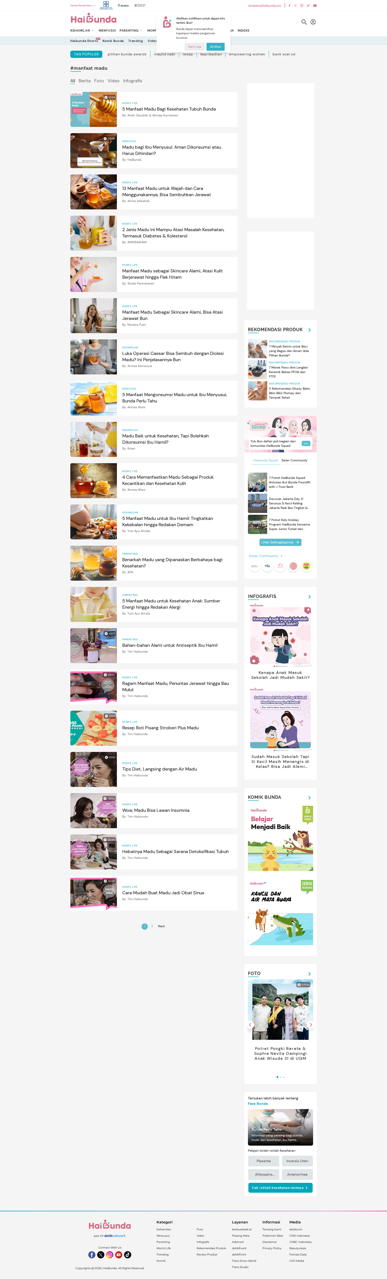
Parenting (163, 1242)
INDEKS (243, 30)
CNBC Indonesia (300, 1242)
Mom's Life (164, 1248)
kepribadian (211, 54)
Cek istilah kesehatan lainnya (278, 1188)
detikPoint (239, 1254)
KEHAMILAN (80, 30)
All (72, 81)
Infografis (132, 81)
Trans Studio (240, 1267)
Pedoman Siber (272, 1235)
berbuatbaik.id (242, 1229)
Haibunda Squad (266, 460)
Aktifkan (215, 47)
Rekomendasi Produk (211, 1248)
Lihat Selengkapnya (277, 542)
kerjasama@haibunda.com (264, 5)
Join (306, 443)
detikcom (295, 1229)
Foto (99, 81)
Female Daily (298, 1254)
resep (188, 54)
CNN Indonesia (299, 1235)
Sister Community (294, 460)
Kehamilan (164, 1229)
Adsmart (238, 1242)
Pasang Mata (240, 1235)
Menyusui (163, 1235)
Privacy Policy (272, 1248)
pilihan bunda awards (127, 54)
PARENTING (129, 30)
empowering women (247, 54)
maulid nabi (164, 54)
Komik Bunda (113, 41)
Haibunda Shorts (84, 41)
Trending (135, 41)
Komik (161, 1260)
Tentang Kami (271, 1229)
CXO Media (296, 1260)
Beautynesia (297, 1248)
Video (152, 41)
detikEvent (239, 1248)
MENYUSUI (107, 30)
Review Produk (207, 1254)
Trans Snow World (244, 1260)
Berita (85, 81)
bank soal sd (284, 54)
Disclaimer (269, 1242)
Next (161, 926)
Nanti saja (194, 47)
